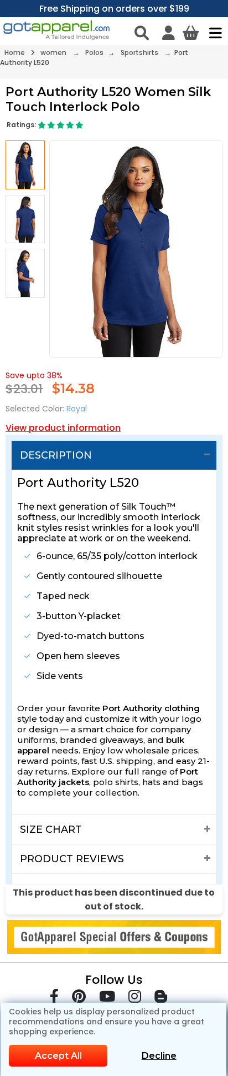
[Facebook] (54, 998)
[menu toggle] (213, 33)
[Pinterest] (79, 998)
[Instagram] (134, 998)
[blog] (160, 998)
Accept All (58, 1055)
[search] (142, 33)
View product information (63, 427)
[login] (168, 33)
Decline (159, 1055)
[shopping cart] (191, 33)
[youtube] (107, 998)
